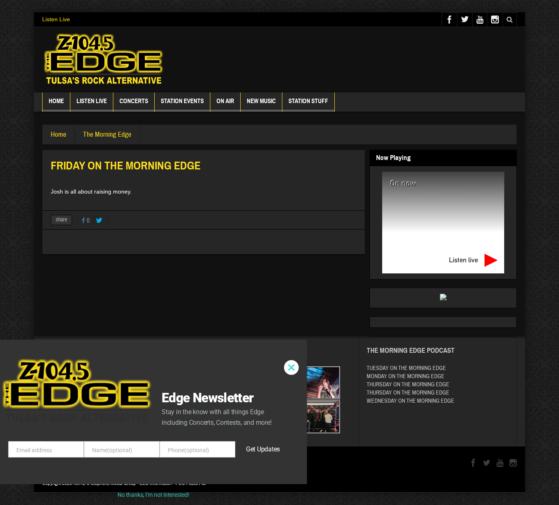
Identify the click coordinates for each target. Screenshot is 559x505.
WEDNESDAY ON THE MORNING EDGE (410, 401)
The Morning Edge (107, 134)
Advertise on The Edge (80, 422)
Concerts (133, 101)
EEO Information (156, 483)
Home (56, 101)
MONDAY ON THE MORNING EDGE (405, 376)
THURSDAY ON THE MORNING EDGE (408, 384)
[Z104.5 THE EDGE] (103, 59)
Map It (103, 386)
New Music (261, 101)
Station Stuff (308, 101)
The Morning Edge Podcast (411, 350)
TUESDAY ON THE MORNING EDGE (406, 368)
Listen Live (56, 19)
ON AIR (225, 101)
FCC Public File (191, 483)
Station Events (182, 101)
